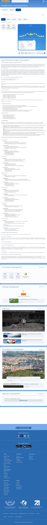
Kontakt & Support (32, 513)
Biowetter (17, 482)
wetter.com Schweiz (7, 462)
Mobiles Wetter (32, 454)
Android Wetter (31, 459)
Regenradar (18, 456)
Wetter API (5, 468)
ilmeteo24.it (6, 474)
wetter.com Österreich (7, 463)
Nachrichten (6, 482)
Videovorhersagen (7, 456)
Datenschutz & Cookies (13, 513)
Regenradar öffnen (23, 400)
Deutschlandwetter (7, 484)
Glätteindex (18, 484)
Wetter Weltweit (6, 491)
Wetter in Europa (6, 490)
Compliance (5, 516)
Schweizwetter (6, 485)
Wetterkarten (18, 454)
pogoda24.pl (6, 476)
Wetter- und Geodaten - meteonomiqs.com (7, 470)
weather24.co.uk (6, 477)
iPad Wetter (31, 457)
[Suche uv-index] (43, 14)
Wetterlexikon (6, 493)
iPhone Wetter (31, 456)
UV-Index (18, 9)
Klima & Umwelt (18, 488)
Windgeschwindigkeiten (20, 457)
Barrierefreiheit (10, 516)
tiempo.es (5, 471)
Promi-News (6, 494)
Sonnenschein (18, 460)
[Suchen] (27, 1)
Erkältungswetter (19, 487)
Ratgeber (18, 480)
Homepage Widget (7, 466)
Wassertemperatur (19, 462)
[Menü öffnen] (46, 1)
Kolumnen (5, 457)
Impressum (38, 513)
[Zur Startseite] (5, 1)
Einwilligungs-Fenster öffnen (23, 513)
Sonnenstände (4, 9)
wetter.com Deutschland (8, 460)
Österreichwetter (6, 487)
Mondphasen (12, 9)
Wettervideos (6, 480)
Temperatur (18, 459)
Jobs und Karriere (6, 513)
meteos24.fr (6, 473)
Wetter (5, 454)
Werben (5, 465)
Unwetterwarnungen (7, 459)
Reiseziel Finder (18, 485)
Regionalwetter (6, 488)
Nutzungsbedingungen (18, 516)
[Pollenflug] (44, 1)
